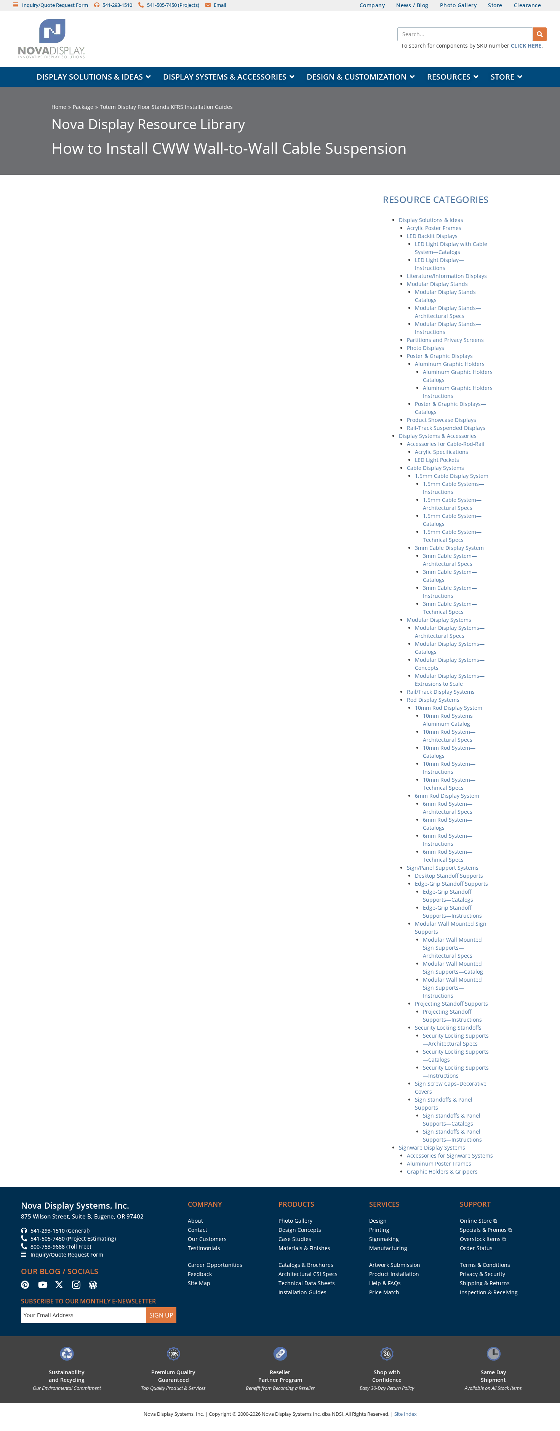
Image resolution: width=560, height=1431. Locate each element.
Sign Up (161, 1315)
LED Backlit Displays (432, 236)
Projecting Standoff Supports (451, 1003)
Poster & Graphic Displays (440, 355)
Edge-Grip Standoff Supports (451, 883)
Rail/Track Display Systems (441, 691)
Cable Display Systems (435, 467)
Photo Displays (425, 347)
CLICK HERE (526, 45)
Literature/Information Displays (447, 275)
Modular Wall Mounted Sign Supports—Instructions (452, 987)
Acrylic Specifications (441, 451)
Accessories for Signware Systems (450, 1155)
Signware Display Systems (432, 1147)
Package (83, 106)
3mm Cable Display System (449, 547)
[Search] (540, 34)
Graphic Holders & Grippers (442, 1171)
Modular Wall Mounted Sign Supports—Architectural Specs (452, 947)
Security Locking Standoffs (448, 1027)
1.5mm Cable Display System (451, 475)
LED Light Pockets (437, 459)
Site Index (405, 1413)
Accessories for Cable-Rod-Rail (446, 443)
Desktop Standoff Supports (449, 875)
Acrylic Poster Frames (434, 228)
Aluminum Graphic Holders (450, 363)
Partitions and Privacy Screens (445, 339)
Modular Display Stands (437, 283)
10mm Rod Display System (448, 707)
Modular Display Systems (439, 619)
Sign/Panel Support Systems (442, 867)
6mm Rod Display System (447, 795)
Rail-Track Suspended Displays (446, 427)
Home (58, 106)
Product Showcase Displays (441, 419)
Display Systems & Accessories (438, 435)
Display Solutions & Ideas (431, 220)
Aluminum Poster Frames (439, 1163)
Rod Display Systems (433, 699)
